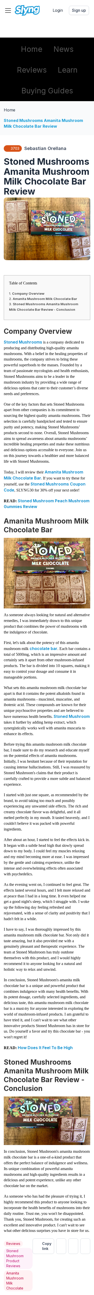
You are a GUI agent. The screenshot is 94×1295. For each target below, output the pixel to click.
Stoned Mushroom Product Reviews (15, 1258)
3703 (15, 148)
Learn (67, 69)
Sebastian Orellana (45, 148)
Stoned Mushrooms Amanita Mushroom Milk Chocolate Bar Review (43, 123)
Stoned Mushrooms (23, 342)
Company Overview (28, 293)
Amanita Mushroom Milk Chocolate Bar (45, 299)
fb (73, 1246)
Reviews (32, 69)
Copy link (46, 1246)
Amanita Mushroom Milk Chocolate (15, 1280)
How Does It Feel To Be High (45, 1047)
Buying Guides (47, 90)
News (63, 49)
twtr (61, 1246)
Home (31, 49)
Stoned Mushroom (72, 716)
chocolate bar (43, 648)
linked (85, 1246)
